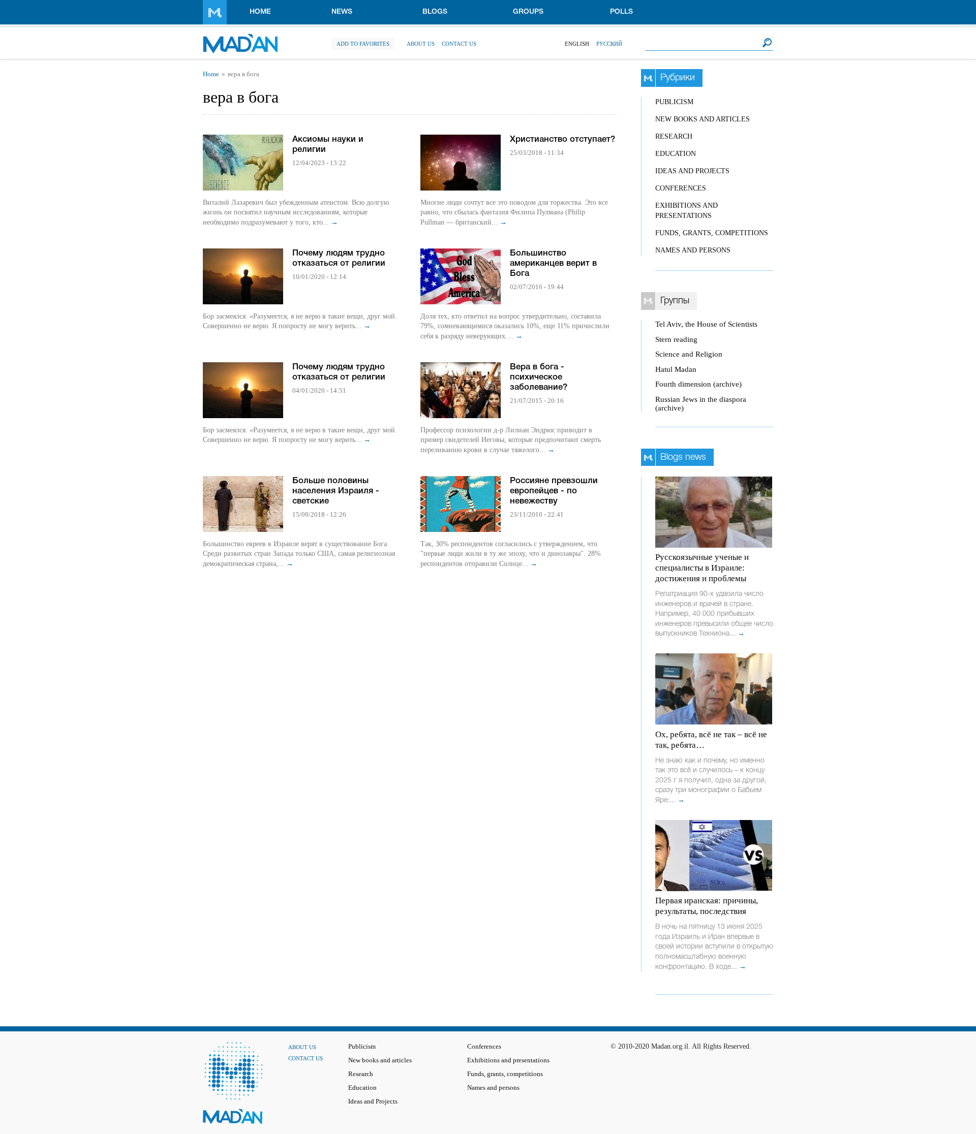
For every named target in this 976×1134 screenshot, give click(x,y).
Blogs (434, 12)
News (341, 12)
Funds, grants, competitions (711, 233)
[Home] (240, 38)
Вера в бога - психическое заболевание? (538, 377)
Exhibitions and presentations (508, 1060)
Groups (528, 12)
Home (260, 12)
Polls (621, 12)
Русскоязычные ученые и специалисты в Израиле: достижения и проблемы (702, 567)
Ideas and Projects (692, 171)
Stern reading (676, 339)
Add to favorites (363, 44)
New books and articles (702, 119)
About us (421, 44)
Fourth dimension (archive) (698, 384)
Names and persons (692, 250)
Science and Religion (688, 354)
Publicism (674, 102)
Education (675, 154)
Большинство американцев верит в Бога (553, 263)
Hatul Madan (675, 369)
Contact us (459, 44)
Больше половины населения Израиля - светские (335, 491)
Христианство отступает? (562, 139)
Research (673, 136)
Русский (609, 44)
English (577, 44)
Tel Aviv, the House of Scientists (706, 324)
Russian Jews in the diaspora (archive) (700, 403)
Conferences (680, 188)
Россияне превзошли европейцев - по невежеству (554, 491)
